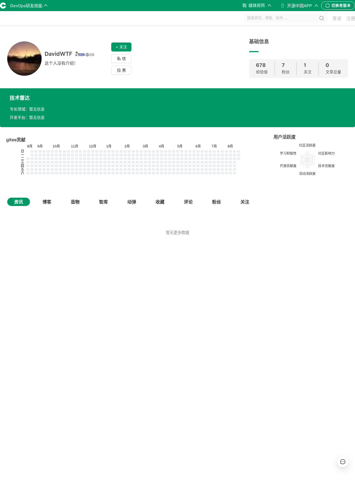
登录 (337, 18)
